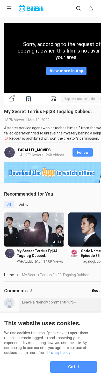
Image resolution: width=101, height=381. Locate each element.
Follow (82, 152)
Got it (73, 366)
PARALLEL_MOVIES (34, 150)
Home (9, 275)
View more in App (66, 70)
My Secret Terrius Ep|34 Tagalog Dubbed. (37, 253)
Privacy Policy (58, 353)
